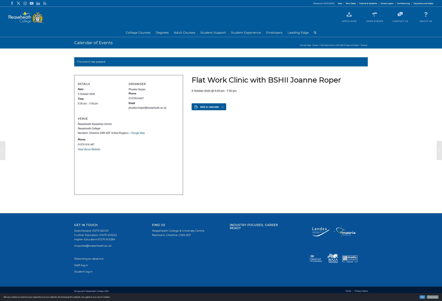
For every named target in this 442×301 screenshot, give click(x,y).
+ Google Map (137, 133)
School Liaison (387, 3)
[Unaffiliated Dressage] (2, 150)
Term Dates (350, 3)
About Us (426, 21)
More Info (432, 297)
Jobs (340, 3)
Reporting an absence (89, 258)
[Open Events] (374, 14)
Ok (422, 297)
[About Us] (425, 14)
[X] (18, 3)
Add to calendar (209, 106)
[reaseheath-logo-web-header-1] (26, 17)
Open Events (374, 21)
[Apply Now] (349, 14)
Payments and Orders (423, 3)
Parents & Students (368, 3)
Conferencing (403, 3)
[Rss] (44, 3)
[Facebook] (12, 3)
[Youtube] (31, 3)
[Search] (315, 32)
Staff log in (81, 265)
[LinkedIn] (38, 3)
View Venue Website (89, 149)
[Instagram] (25, 3)
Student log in (83, 271)
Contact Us (400, 21)
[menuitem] (340, 3)
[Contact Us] (400, 14)
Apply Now (349, 21)
